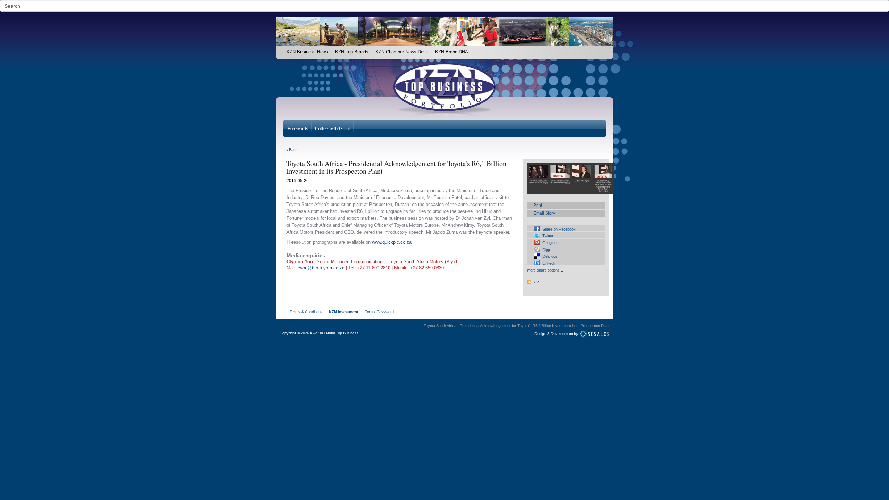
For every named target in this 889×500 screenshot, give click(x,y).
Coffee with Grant (332, 128)
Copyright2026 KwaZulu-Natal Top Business (319, 333)
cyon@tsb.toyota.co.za (321, 267)
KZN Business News (307, 52)
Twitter (548, 236)
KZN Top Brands (351, 52)
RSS (536, 282)
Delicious (550, 256)
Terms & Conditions (306, 312)
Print (537, 205)
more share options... (545, 270)
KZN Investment (343, 312)
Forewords (298, 128)
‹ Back (292, 150)
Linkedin (549, 263)
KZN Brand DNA (451, 52)
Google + (550, 243)
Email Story (544, 213)
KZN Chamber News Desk (401, 52)
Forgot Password (379, 312)
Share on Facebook (559, 229)
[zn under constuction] (279, 49)
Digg (546, 250)
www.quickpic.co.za (392, 242)
